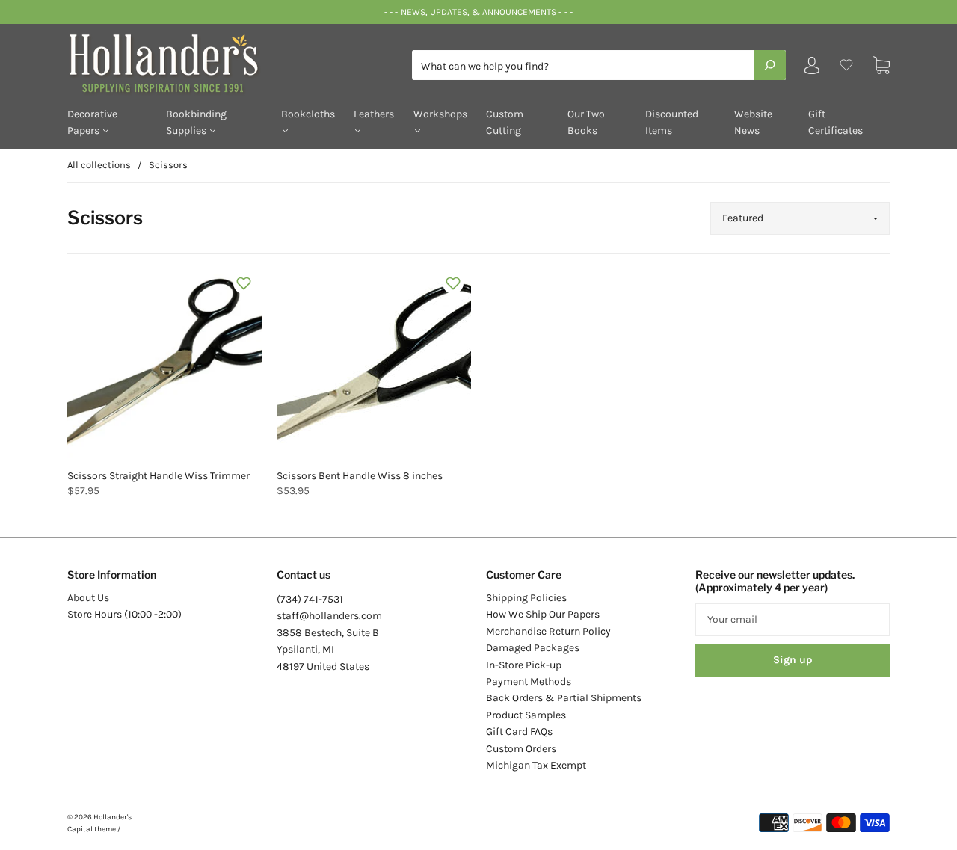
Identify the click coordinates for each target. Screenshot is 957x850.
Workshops (440, 114)
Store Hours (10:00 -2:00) (124, 614)
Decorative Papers (92, 122)
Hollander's (112, 817)
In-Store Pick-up (523, 665)
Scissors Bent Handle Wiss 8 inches (360, 475)
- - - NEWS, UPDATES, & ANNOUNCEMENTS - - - (478, 12)
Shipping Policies (526, 597)
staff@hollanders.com (329, 615)
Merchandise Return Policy (548, 631)
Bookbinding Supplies (196, 122)
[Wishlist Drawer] (846, 65)
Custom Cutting (504, 122)
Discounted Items (671, 122)
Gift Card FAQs (519, 731)
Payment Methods (528, 681)
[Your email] (792, 619)
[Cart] (881, 65)
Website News (753, 122)
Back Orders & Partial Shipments (563, 698)
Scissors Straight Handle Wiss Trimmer (158, 475)
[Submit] (770, 65)
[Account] (811, 68)
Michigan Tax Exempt (536, 765)
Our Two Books (586, 122)
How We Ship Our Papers (543, 614)
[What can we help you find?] (599, 66)
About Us (88, 597)
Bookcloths (308, 114)
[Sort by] (800, 218)
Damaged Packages (532, 647)
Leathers (374, 114)
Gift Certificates (835, 122)
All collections (99, 164)
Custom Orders (521, 748)
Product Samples (526, 715)
